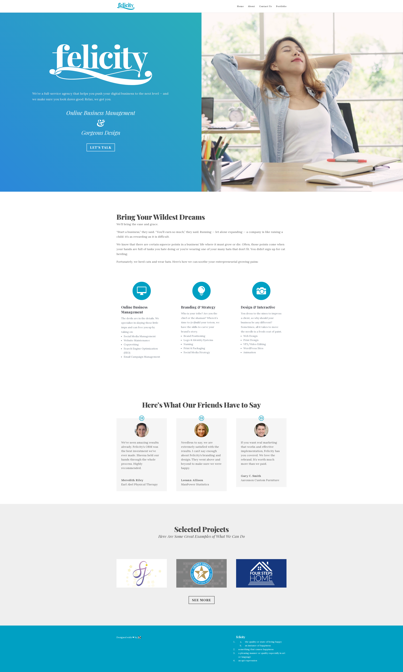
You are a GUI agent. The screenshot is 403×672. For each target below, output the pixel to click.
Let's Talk (100, 147)
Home (240, 6)
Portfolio (281, 6)
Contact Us (265, 6)
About (251, 6)
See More (201, 600)
